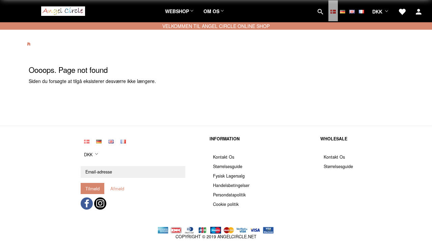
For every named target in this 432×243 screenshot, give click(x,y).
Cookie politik (226, 204)
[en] (352, 10)
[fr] (361, 10)
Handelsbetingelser (231, 185)
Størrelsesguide (227, 166)
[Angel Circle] (63, 10)
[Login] (419, 10)
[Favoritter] (402, 10)
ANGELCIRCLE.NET (236, 237)
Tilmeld (92, 188)
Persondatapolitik (229, 195)
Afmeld (117, 188)
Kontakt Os (223, 157)
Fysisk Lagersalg (229, 176)
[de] (342, 10)
